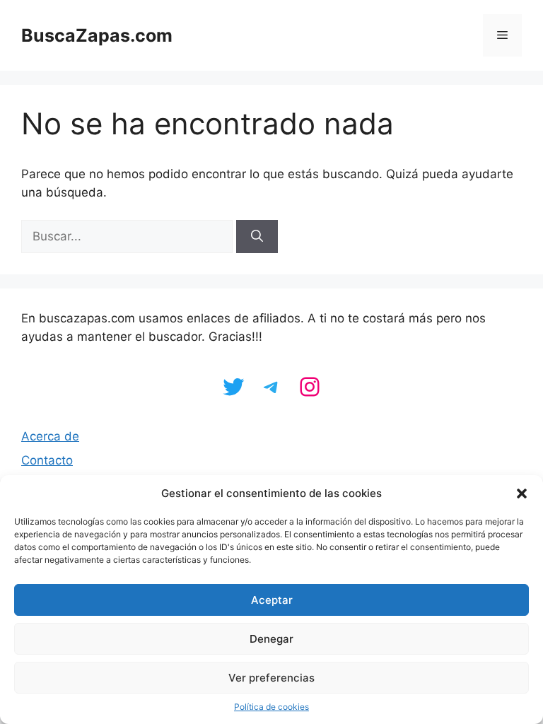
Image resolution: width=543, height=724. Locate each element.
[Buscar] (257, 237)
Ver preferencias (271, 677)
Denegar (271, 639)
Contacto (47, 460)
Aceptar (272, 600)
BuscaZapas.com (97, 35)
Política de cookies (271, 706)
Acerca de (50, 436)
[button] (522, 493)
